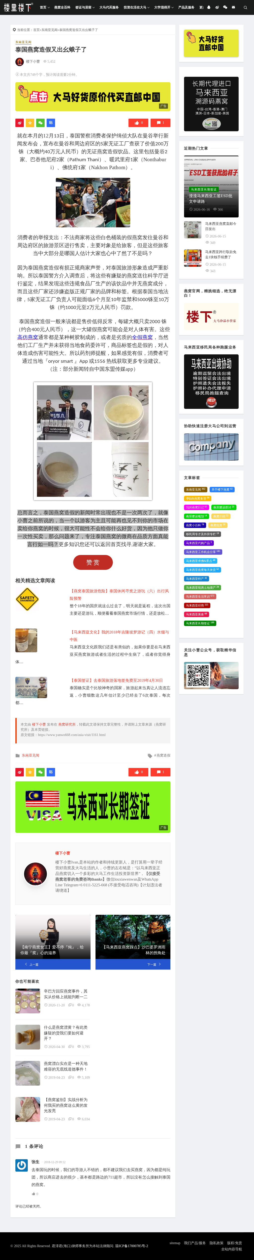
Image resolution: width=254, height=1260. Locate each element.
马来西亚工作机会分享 (203, 552)
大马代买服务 (109, 7)
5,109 (86, 1077)
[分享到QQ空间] (30, 123)
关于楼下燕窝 (222, 490)
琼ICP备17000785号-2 (131, 1246)
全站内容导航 (231, 1249)
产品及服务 (186, 7)
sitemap (175, 1243)
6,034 (86, 1119)
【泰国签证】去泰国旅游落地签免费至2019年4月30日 (116, 680)
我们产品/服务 (195, 1243)
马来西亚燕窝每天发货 (202, 570)
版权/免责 (234, 1243)
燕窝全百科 (62, 7)
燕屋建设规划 (196, 516)
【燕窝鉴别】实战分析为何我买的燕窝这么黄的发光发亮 (66, 1105)
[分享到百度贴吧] (51, 123)
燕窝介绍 (220, 516)
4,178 (86, 1005)
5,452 (51, 61)
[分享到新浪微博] (19, 123)
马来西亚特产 (196, 579)
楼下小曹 (33, 61)
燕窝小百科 (195, 525)
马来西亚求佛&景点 (200, 561)
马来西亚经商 (197, 605)
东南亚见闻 (49, 30)
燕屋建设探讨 (223, 507)
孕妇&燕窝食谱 (197, 498)
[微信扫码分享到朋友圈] (40, 123)
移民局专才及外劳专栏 (202, 534)
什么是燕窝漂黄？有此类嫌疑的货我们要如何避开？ (66, 1033)
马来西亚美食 (196, 614)
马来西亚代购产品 (199, 543)
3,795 (86, 1047)
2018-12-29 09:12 (54, 1162)
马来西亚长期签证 (200, 623)
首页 (43, 7)
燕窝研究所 (67, 724)
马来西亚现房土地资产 (202, 588)
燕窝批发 (217, 525)
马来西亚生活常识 (200, 597)
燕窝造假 (163, 755)
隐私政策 (216, 1243)
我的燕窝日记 (196, 507)
